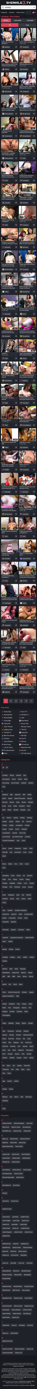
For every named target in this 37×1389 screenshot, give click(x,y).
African (12, 775)
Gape (17, 895)
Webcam (4, 1097)
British (9, 810)
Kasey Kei (15, 1243)
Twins (9, 1073)
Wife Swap (29, 1097)
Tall (3, 1065)
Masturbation (6, 972)
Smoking (12, 1046)
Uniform (9, 1081)
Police (30, 1004)
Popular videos (20, 12)
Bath (11, 794)
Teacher (19, 1065)
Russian (30, 1023)
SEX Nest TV (25, 715)
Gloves (12, 898)
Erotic (21, 864)
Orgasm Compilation (8, 996)
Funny (24, 887)
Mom (19, 976)
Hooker (20, 918)
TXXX (23, 158)
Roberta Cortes (18, 1298)
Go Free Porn (25, 744)
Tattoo (8, 1065)
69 (7, 767)
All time (6, 20)
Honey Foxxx (14, 1201)
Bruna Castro (19, 1146)
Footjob (31, 883)
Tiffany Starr (5, 1325)
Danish (10, 848)
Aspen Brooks (17, 1131)
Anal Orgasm (6, 779)
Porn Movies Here (9, 750)
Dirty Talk (4, 852)
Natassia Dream (6, 1286)
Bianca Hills (13, 1142)
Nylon (20, 984)
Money (25, 976)
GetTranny (25, 247)
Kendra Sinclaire (27, 1247)
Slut (22, 1042)
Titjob (22, 1069)
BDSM (29, 794)
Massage (22, 969)
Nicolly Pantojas (29, 1286)
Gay (23, 895)
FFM (9, 879)
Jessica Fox (5, 1224)
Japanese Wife (29, 937)
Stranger (10, 1054)
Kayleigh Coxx (24, 1243)
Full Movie (17, 887)
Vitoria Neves (14, 1333)
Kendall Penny (6, 1247)
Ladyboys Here (8, 729)
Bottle (15, 806)
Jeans (4, 941)
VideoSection (8, 136)
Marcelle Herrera (26, 1271)
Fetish (4, 879)
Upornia (6, 670)
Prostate (12, 1011)
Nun (10, 984)
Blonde (24, 802)
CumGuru (6, 738)
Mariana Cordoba (7, 1274)
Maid (11, 969)
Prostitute (19, 1011)
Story (3, 1054)
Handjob (10, 910)
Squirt (14, 1050)
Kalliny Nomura (6, 1243)
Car (3, 817)
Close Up (28, 821)
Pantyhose (12, 1004)
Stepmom (21, 1050)
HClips (6, 291)
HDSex (24, 358)
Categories (4, 12)
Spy (9, 1050)
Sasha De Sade (27, 1309)
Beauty (10, 798)
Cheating (29, 817)
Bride (3, 810)
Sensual (4, 1035)
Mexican (23, 972)
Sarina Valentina (16, 1309)
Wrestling (5, 1100)
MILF (3, 976)
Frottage (4, 887)
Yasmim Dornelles (7, 1349)
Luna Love (21, 1263)
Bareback (5, 794)
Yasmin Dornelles (19, 1349)
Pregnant (4, 1011)
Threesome (5, 1069)
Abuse (32, 1385)
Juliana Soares (18, 1232)
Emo (16, 864)
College (11, 825)
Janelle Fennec (25, 1217)
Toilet (28, 1069)
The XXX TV (7, 732)
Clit (23, 821)
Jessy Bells (14, 1224)
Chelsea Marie (26, 1158)
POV (30, 1007)
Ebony (4, 864)
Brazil (28, 806)
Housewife (5, 922)
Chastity (22, 817)
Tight (17, 1069)
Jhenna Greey (6, 1228)
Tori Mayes (22, 1325)
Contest (27, 825)
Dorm (24, 852)
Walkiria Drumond (7, 1341)
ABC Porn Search (9, 735)
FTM (11, 887)
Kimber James (22, 1251)
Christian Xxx (5, 1162)
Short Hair (11, 1038)
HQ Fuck (23, 741)
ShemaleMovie (26, 136)
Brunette (16, 810)
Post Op (24, 1007)
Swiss (25, 1057)
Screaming (11, 1031)
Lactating (5, 957)
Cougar (4, 829)
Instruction (21, 929)
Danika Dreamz (17, 1169)
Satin (3, 1031)
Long (27, 25)
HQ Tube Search (26, 753)
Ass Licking (5, 783)
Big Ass (29, 798)
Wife (22, 1097)
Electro (10, 864)
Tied (12, 1069)
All (10, 25)
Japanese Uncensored (16, 937)
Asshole (23, 783)
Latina (19, 957)
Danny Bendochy (7, 1173)
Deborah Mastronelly (8, 1177)
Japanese (5, 937)
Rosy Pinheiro (28, 1298)
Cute (18, 840)
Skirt (10, 1042)
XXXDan (6, 69)
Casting (16, 817)
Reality (4, 1023)
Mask (16, 969)
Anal (24, 775)
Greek (29, 898)
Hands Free (5, 914)
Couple (11, 829)
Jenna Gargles (6, 1220)
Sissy (28, 1038)
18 (3, 767)
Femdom (29, 875)
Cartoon (9, 817)
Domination (18, 852)
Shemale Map (8, 717)
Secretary (18, 1031)
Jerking (10, 941)
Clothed (4, 825)
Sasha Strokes (17, 1313)
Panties (4, 1004)
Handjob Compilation (21, 910)
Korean (17, 949)
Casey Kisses (6, 1158)
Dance (4, 848)
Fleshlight (12, 883)
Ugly (3, 1081)
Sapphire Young (29, 1306)
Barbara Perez (14, 1139)
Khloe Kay (13, 1251)
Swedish (12, 1057)
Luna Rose (29, 1263)
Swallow (4, 1057)
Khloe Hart (5, 1251)
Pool (9, 1007)
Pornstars (11, 12)
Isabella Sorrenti (6, 1209)
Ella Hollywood (6, 1185)
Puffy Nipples (6, 1015)
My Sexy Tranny (26, 726)
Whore (16, 1097)
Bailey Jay (5, 1139)
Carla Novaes (15, 1154)
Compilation (19, 825)
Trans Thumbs (8, 726)
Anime (14, 779)
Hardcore (13, 914)
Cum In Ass (22, 833)
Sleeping (15, 1042)
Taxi (14, 1065)
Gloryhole (5, 898)
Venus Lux (5, 1333)
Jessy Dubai (23, 1224)
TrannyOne (25, 225)
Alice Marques (27, 1127)
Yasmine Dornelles (7, 1352)
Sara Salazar (5, 1309)
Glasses (28, 895)
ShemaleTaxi (7, 91)
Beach (4, 798)
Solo (19, 1046)
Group (4, 902)
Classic (18, 821)
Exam (3, 867)
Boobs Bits (24, 732)
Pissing (24, 1004)
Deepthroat (18, 848)
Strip (23, 1054)
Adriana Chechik (6, 1123)
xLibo (22, 717)
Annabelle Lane (6, 1131)
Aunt (3, 786)
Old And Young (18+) (14, 992)
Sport (4, 1050)
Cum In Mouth (6, 836)
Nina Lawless (26, 1290)
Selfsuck (26, 1031)
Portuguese (16, 1007)
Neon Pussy (7, 744)
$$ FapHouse (26, 114)
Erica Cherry (16, 1185)
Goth (17, 898)
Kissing (4, 949)
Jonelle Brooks (25, 1228)
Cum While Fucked (17, 836)
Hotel (25, 918)
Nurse (15, 984)
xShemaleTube (26, 558)
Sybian (31, 1057)
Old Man (24, 992)
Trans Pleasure (8, 741)
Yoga (3, 1108)
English (34, 12)
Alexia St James (15, 1127)
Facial (12, 875)
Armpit (20, 779)
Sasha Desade (6, 1313)
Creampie (24, 829)
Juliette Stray (5, 1236)
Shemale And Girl (28, 1035)
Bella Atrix (5, 1142)
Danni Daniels (27, 1169)
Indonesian (5, 929)
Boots (4, 806)
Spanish (25, 1046)
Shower (18, 1038)
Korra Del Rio (14, 1255)
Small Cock (28, 1042)
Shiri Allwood (27, 1313)
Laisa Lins (5, 1263)
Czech (23, 840)
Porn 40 (23, 750)
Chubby (4, 821)
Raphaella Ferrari (7, 1298)
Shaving (11, 1035)
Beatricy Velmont (25, 1139)
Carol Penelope (26, 1154)
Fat (24, 875)
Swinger (19, 1057)
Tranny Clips (7, 711)
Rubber (24, 1023)
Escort (27, 864)
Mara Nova (16, 1271)
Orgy (17, 996)
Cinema (11, 821)
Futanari (30, 887)
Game (4, 895)
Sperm (31, 1046)
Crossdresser (6, 833)
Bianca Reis (22, 1142)
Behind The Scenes (20, 798)
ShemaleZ (7, 247)
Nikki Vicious (16, 1290)
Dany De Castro (18, 1173)
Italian (28, 929)
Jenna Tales (16, 1220)
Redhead (11, 1023)
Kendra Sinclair (17, 1247)
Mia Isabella (27, 1274)
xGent (5, 753)
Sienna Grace (6, 1317)
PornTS (23, 738)
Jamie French (6, 1217)
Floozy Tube (24, 723)
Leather (25, 957)
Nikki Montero (6, 1290)
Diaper (25, 848)
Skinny (4, 1042)
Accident (4, 775)
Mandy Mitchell (6, 1271)
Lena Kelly (13, 1263)
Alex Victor (29, 1123)
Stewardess (29, 1050)
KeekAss (7, 47)
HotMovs (25, 380)
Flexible (19, 883)
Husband (13, 922)
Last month (17, 20)
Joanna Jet (15, 1228)
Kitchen (11, 949)
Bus (29, 810)
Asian (25, 779)
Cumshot (27, 836)
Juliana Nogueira (7, 1232)
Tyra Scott (30, 1325)
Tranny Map (7, 720)
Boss (9, 806)
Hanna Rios (5, 1201)
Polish (4, 1007)
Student (29, 1054)
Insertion (13, 929)
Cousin (17, 829)
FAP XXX (23, 735)
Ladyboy (12, 957)
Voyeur (11, 1089)
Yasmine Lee (18, 1352)
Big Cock (4, 802)
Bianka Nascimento (7, 1146)
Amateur (18, 775)
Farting (18, 875)
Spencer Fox (15, 1317)
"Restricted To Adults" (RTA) (26, 1381)
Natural (4, 984)
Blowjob (30, 802)
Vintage (4, 1089)
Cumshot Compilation (8, 840)
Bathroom (17, 794)
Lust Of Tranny (8, 747)
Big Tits (12, 802)
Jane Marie (15, 1217)
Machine (4, 969)
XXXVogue (7, 603)
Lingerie (4, 961)
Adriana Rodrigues (19, 1123)
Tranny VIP (7, 723)
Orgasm (31, 992)
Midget (30, 972)
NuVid (24, 314)
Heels (20, 914)
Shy (24, 1038)
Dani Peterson (6, 1169)
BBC (24, 794)
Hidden (4, 918)
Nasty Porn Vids (26, 747)
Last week (30, 20)
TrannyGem (25, 47)
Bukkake (23, 810)
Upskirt (16, 1081)
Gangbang (11, 895)
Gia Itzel (4, 1193)
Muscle (31, 976)
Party (18, 1004)
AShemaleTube (8, 114)
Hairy (3, 910)
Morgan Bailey (6, 1278)
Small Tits (5, 1046)
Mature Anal (15, 972)
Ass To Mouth (15, 783)
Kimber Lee (5, 1255)
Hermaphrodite (28, 914)
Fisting (28, 879)
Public (26, 1011)
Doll (11, 852)
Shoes (4, 1038)
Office (4, 992)
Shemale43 (24, 720)
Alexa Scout (5, 1127)
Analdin (6, 469)
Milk (9, 976)
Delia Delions (20, 1177)
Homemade (12, 918)
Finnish (21, 879)
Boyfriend (22, 806)
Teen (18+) (27, 1065)
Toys (3, 1073)
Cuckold (14, 833)
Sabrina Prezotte (6, 1306)
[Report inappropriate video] (16, 47)
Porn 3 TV (24, 711)
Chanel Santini (16, 1158)
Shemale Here (8, 715)
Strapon (17, 1054)
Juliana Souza (28, 1232)
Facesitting (5, 875)
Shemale (18, 1035)
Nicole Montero (18, 1286)
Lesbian (32, 957)
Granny (23, 898)
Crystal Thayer (15, 1162)
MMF (13, 976)
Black (17, 802)
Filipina (15, 879)
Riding (17, 1023)
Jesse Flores (25, 1220)
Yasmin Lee (30, 1349)
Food (25, 883)
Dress (30, 852)
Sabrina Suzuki (18, 1306)
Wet (11, 1097)
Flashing (4, 883)
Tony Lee (14, 1325)
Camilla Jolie (5, 1154)
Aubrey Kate (27, 1131)
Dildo (30, 848)
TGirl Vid (23, 729)
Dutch (4, 856)
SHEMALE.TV (18, 2)
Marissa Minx (18, 1274)
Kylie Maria (24, 1255)
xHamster (25, 69)
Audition (30, 783)
